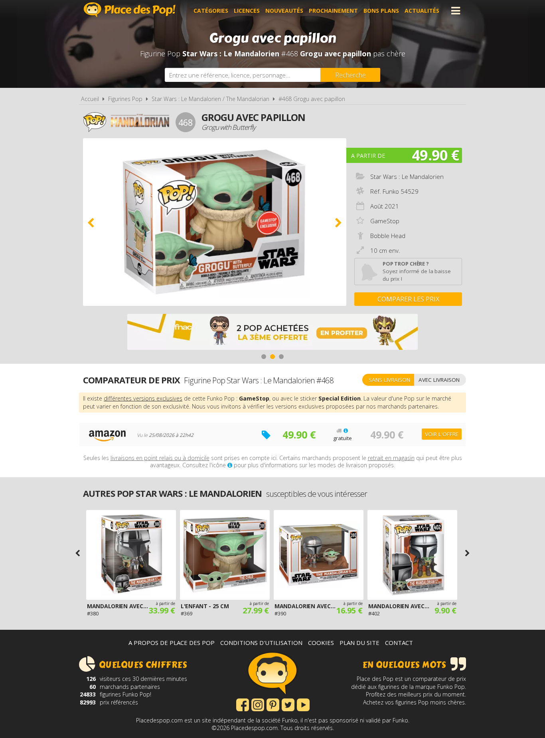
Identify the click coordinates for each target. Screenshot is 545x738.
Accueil (90, 99)
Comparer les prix (408, 299)
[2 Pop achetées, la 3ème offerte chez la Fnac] (272, 333)
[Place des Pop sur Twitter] (288, 704)
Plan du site (359, 643)
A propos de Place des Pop (171, 643)
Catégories (211, 10)
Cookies (321, 643)
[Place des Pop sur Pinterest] (273, 704)
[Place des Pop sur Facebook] (242, 704)
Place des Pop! (129, 10)
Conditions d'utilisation (261, 643)
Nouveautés (284, 10)
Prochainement (333, 10)
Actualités (422, 10)
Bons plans (381, 10)
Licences (247, 10)
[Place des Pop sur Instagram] (257, 704)
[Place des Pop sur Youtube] (303, 704)
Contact (399, 643)
